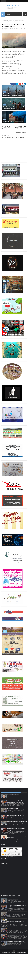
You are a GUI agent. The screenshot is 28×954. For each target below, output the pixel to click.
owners (24, 952)
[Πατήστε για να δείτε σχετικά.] (10, 213)
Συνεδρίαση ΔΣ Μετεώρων (12, 808)
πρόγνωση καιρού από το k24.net (11, 856)
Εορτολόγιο (11, 891)
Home (3, 20)
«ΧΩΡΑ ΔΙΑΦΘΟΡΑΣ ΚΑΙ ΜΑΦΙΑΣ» (14, 929)
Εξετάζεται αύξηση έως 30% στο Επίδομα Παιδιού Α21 (13, 121)
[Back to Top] (14, 951)
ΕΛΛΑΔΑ (6, 20)
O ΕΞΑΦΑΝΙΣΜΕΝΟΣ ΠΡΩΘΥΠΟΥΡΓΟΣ (15, 815)
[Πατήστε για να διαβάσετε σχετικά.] (12, 198)
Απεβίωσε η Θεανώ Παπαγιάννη (13, 794)
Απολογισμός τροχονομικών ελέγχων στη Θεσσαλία (17, 821)
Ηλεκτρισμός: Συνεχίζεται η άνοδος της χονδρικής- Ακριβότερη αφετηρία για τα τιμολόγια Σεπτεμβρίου (12, 94)
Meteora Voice (13, 5)
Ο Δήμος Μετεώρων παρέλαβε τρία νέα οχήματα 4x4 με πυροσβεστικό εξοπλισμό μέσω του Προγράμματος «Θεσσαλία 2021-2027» (16, 921)
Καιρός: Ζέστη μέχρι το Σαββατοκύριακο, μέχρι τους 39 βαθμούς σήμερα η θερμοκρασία (13, 107)
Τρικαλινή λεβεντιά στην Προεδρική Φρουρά (15, 941)
